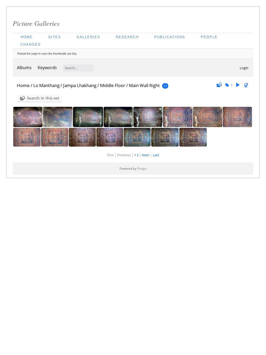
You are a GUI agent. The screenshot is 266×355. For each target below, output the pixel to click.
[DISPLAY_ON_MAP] (246, 85)
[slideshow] (238, 85)
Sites (54, 37)
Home (27, 37)
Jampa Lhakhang (79, 85)
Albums (24, 67)
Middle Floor (112, 85)
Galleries (88, 37)
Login (244, 67)
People (209, 37)
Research (127, 37)
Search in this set (43, 98)
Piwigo (142, 168)
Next (145, 155)
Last (156, 155)
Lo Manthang (46, 85)
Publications (169, 37)
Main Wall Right (144, 85)
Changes (31, 45)
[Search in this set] (219, 85)
